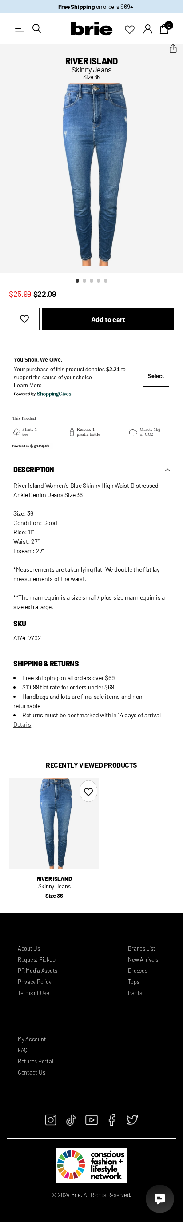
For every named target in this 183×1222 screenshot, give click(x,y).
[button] (173, 48)
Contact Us (31, 1072)
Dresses (137, 970)
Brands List (141, 948)
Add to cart (108, 319)
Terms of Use (33, 992)
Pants (135, 992)
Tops (133, 981)
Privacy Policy (34, 981)
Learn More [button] (28, 385)
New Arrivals (143, 959)
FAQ (22, 1050)
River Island (91, 61)
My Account (32, 1039)
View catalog (20, 28)
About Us (29, 948)
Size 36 (54, 895)
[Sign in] (148, 29)
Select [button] (156, 376)
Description (33, 469)
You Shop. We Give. (38, 360)
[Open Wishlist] (134, 29)
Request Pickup (36, 959)
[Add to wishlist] (24, 319)
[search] (36, 29)
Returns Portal (35, 1061)
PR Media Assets (37, 970)
